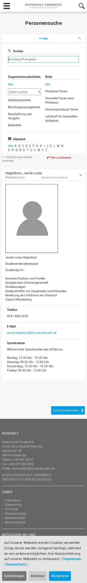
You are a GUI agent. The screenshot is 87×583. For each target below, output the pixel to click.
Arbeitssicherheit (19, 100)
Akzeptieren (60, 576)
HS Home (11, 509)
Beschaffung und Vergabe (20, 116)
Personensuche (15, 513)
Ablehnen (38, 576)
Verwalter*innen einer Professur (59, 100)
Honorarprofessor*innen (61, 109)
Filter (45, 38)
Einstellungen (14, 576)
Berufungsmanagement (24, 107)
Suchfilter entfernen (60, 59)
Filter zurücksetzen (60, 157)
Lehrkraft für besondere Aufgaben (61, 118)
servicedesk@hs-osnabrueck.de (33, 468)
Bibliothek (14, 125)
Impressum (72, 558)
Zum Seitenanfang (66, 410)
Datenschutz (16, 564)
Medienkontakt (15, 518)
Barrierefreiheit (15, 522)
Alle (10, 84)
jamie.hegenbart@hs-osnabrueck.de (32, 333)
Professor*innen (56, 91)
